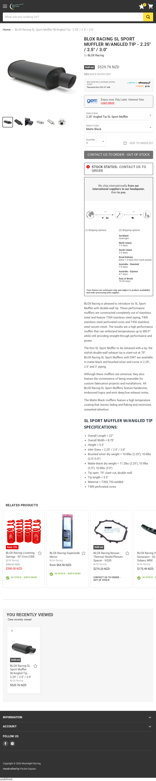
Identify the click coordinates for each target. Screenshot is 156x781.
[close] (12, 631)
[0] (142, 8)
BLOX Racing (96, 55)
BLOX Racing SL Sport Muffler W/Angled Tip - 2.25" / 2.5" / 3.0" (20, 671)
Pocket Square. (28, 768)
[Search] (148, 17)
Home (7, 29)
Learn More (107, 102)
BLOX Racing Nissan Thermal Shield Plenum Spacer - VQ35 (108, 556)
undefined (77, 74)
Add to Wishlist (141, 143)
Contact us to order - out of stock (119, 154)
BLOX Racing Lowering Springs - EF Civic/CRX (20, 554)
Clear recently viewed (19, 619)
